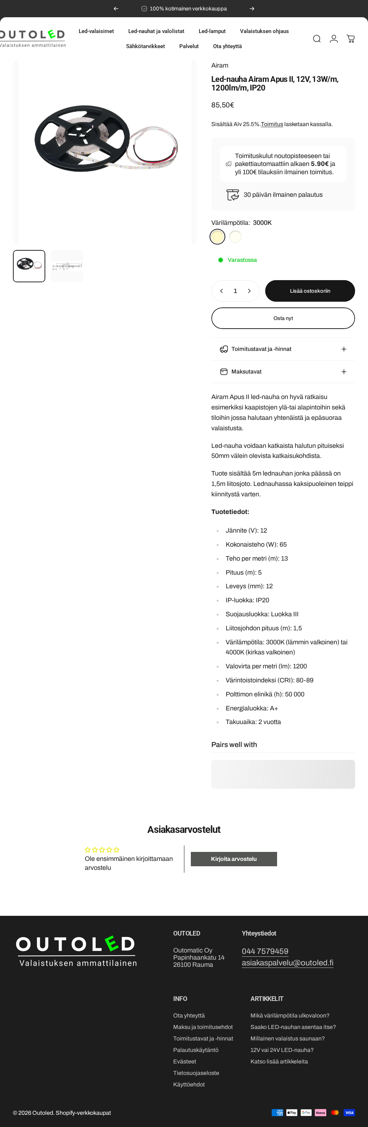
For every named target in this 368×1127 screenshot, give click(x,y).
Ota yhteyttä (189, 1015)
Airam (219, 65)
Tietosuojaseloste (196, 1073)
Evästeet (184, 1061)
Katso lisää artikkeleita (279, 1061)
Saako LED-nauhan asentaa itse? (293, 1027)
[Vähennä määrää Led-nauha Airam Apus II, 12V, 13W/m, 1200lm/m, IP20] (220, 290)
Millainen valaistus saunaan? (287, 1038)
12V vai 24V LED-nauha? (282, 1050)
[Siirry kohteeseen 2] (67, 266)
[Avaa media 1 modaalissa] (105, 152)
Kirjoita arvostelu (234, 859)
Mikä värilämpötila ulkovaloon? (290, 1015)
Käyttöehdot (189, 1084)
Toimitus (272, 124)
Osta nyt (283, 318)
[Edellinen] (116, 8)
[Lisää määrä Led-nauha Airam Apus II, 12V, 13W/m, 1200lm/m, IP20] (251, 290)
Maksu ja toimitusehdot (203, 1027)
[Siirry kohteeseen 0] (29, 266)
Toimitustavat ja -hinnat (203, 1038)
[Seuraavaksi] (252, 8)
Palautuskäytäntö (195, 1050)
